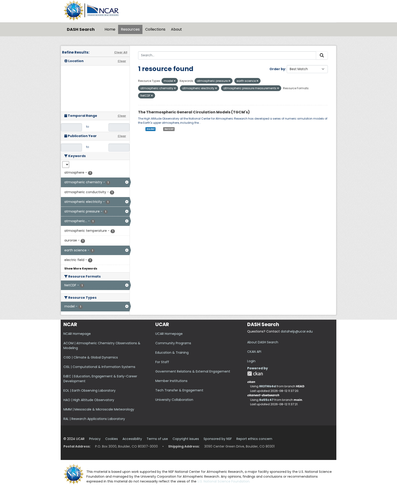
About (176, 29)
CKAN (255, 373)
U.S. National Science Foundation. (223, 481)
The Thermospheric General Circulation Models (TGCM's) (194, 112)
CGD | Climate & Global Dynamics (90, 357)
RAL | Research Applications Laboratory (94, 418)
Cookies (111, 438)
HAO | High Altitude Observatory (88, 400)
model (150, 129)
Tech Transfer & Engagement (179, 390)
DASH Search (81, 29)
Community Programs (173, 343)
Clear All (120, 52)
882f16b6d (267, 386)
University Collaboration (174, 399)
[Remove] (175, 81)
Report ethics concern (254, 438)
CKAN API (254, 351)
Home (110, 29)
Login (251, 361)
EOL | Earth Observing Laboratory (89, 390)
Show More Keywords (80, 268)
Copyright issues (186, 438)
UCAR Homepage (169, 333)
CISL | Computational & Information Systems (99, 367)
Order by (277, 69)
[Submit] (322, 55)
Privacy (95, 438)
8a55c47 (266, 400)
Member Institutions (171, 381)
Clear (122, 61)
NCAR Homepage (77, 333)
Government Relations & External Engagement (192, 371)
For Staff (162, 362)
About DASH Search (262, 342)
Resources (130, 29)
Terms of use (157, 438)
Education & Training (172, 352)
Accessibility (132, 438)
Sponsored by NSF (218, 438)
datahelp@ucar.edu (297, 331)
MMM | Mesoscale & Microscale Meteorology (98, 409)
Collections (155, 29)
